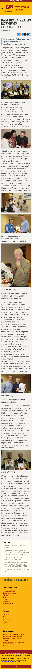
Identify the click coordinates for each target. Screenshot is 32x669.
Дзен (4, 597)
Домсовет (6, 646)
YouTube (5, 623)
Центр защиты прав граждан (12, 636)
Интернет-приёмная (9, 593)
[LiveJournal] (27, 34)
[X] (25, 34)
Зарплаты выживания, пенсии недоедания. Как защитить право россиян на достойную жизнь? (15, 552)
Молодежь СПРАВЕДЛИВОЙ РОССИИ (12, 639)
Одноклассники (8, 603)
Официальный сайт (9, 591)
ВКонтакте (6, 601)
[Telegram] (30, 34)
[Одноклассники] (20, 34)
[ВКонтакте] (18, 34)
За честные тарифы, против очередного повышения (13, 558)
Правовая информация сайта (11, 661)
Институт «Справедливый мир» (13, 634)
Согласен (16, 666)
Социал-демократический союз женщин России (13, 643)
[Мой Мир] (23, 34)
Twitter (5, 599)
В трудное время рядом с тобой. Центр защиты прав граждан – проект (15, 564)
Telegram (6, 595)
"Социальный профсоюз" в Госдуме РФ (15, 570)
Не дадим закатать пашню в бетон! (13, 546)
